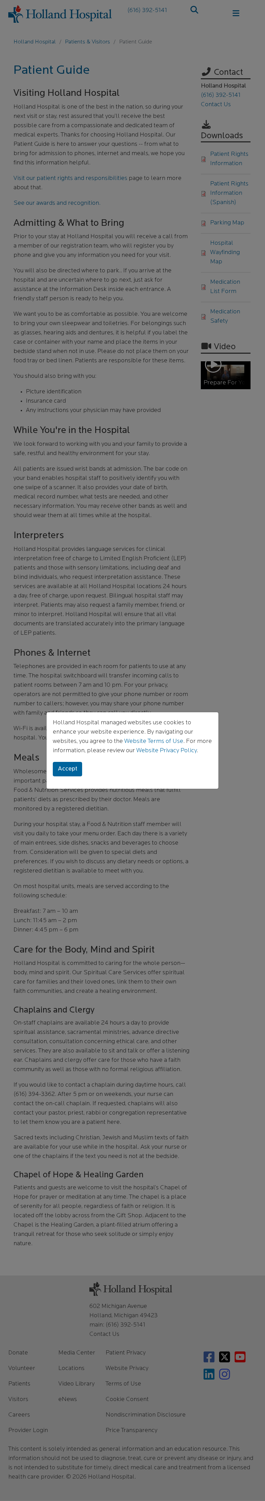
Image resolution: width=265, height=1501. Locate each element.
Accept (67, 769)
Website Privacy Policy (166, 751)
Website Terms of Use (153, 741)
